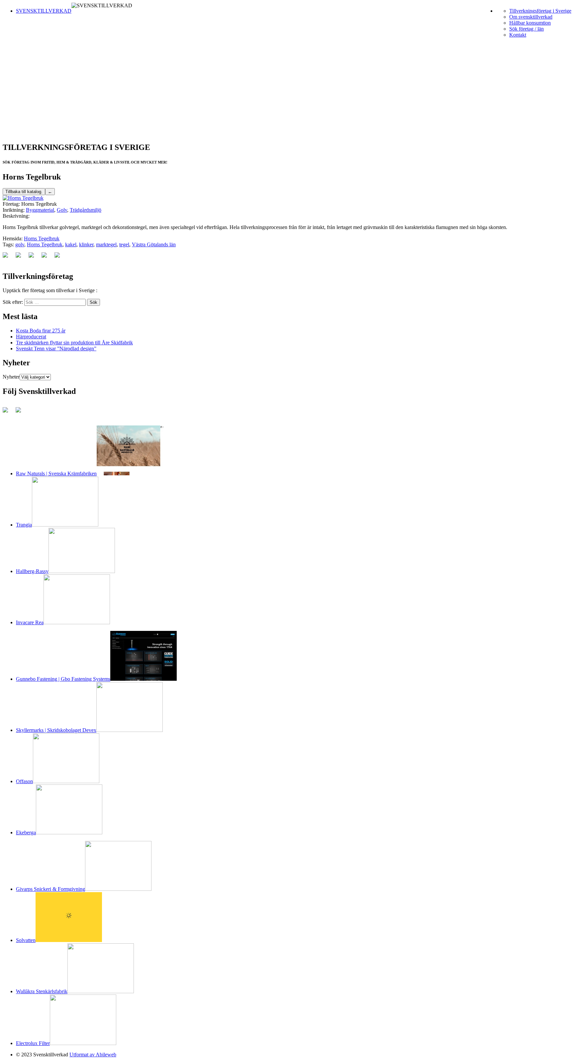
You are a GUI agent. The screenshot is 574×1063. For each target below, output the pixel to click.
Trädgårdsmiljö (85, 210)
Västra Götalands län (154, 244)
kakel (70, 244)
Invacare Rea (30, 622)
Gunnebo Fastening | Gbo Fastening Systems (63, 679)
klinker (86, 244)
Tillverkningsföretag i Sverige (540, 11)
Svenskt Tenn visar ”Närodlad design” (56, 348)
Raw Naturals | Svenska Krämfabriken (56, 473)
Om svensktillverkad (530, 17)
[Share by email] (59, 257)
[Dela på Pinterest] (34, 257)
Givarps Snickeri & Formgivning (50, 889)
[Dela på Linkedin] (47, 257)
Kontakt (517, 35)
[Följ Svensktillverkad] (8, 412)
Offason (24, 781)
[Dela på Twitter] (21, 257)
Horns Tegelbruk (41, 238)
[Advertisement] (287, 89)
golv (19, 244)
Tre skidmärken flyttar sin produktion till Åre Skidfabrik (74, 342)
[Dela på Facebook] (8, 257)
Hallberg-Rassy (32, 571)
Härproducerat (31, 336)
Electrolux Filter (33, 1043)
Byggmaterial (40, 210)
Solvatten (26, 940)
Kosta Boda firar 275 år (40, 330)
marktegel (106, 244)
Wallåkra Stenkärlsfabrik (41, 991)
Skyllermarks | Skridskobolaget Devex (56, 730)
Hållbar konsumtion (530, 23)
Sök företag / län (526, 29)
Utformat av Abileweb (92, 1054)
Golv (62, 210)
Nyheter (11, 377)
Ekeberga (26, 832)
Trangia (24, 525)
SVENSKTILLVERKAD (43, 11)
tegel (124, 244)
